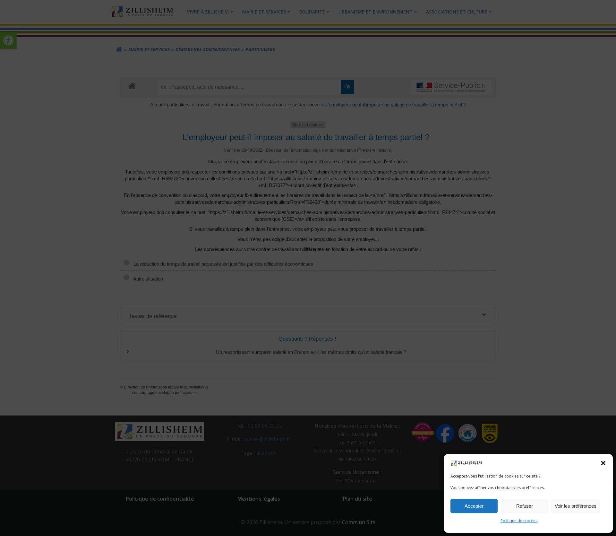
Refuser (524, 506)
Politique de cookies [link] (519, 520)
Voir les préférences (575, 506)
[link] (466, 462)
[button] (603, 463)
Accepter (474, 506)
